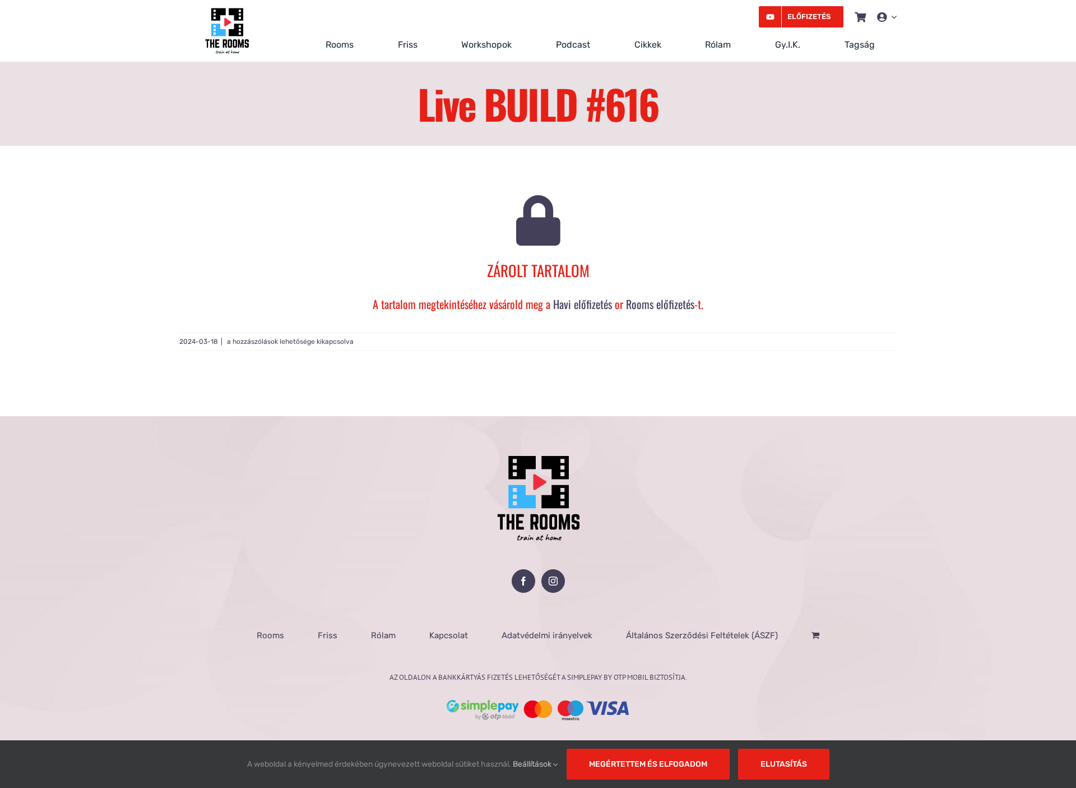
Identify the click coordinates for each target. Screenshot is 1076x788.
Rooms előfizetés (660, 304)
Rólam (383, 635)
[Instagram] (553, 581)
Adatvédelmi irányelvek (547, 635)
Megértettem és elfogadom (648, 764)
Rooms (270, 635)
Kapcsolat (448, 635)
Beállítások (533, 764)
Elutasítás (783, 764)
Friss (327, 635)
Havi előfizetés (582, 304)
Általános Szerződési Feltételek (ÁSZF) (702, 635)
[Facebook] (523, 581)
